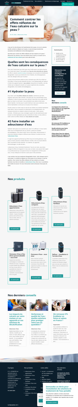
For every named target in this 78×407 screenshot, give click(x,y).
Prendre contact (52, 402)
